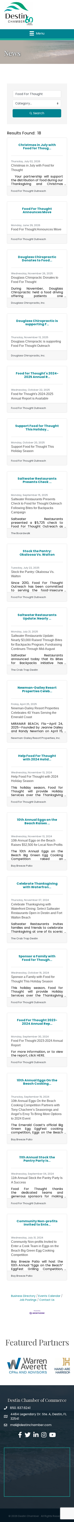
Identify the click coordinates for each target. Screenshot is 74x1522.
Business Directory (23, 1296)
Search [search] (38, 113)
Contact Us (46, 1300)
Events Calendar (49, 1296)
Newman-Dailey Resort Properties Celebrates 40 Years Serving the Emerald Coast (35, 713)
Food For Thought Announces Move (36, 229)
